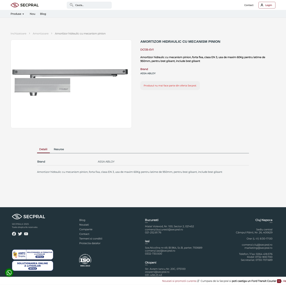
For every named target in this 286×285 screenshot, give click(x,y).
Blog (82, 220)
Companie (85, 229)
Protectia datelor (89, 243)
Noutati (84, 224)
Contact (249, 5)
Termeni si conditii (90, 238)
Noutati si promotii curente (175, 281)
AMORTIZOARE (40, 33)
